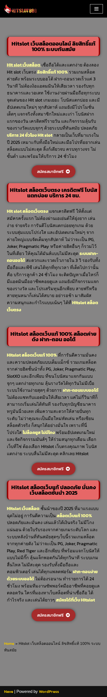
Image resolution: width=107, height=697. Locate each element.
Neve (8, 691)
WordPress (49, 691)
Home (9, 643)
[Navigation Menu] (96, 8)
